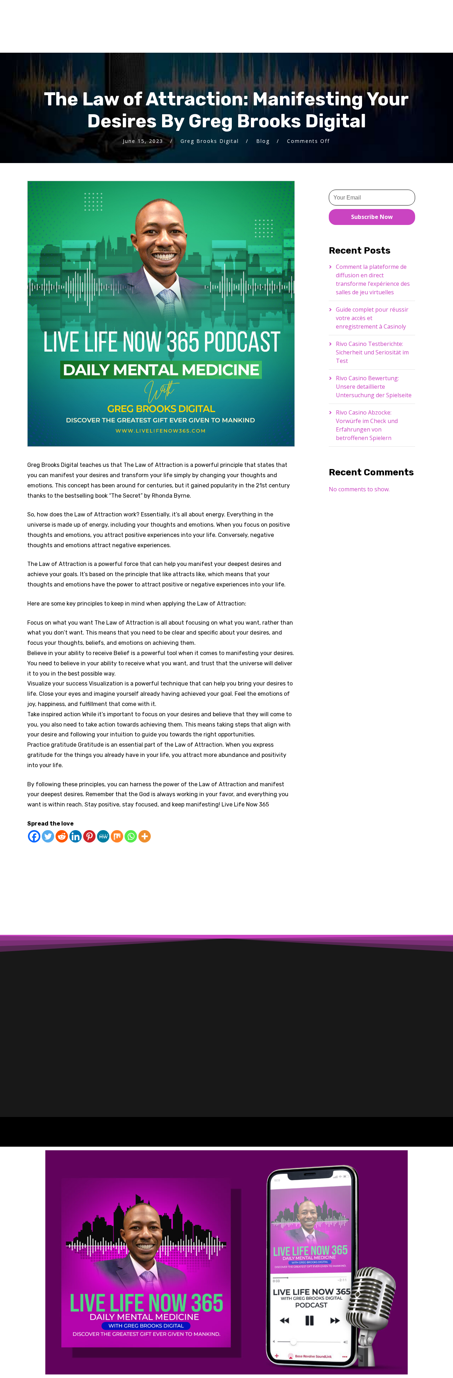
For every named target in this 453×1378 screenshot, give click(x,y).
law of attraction (161, 867)
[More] (144, 836)
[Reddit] (62, 836)
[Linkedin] (75, 836)
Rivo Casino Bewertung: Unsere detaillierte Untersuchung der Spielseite (374, 386)
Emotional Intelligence (187, 855)
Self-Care (185, 879)
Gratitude (275, 855)
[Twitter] (48, 836)
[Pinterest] (89, 836)
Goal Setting (239, 855)
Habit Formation (52, 867)
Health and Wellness (107, 867)
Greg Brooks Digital (209, 141)
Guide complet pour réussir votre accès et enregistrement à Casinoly (372, 318)
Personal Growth (53, 879)
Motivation (245, 867)
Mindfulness (206, 867)
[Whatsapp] (131, 836)
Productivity (149, 879)
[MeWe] (103, 836)
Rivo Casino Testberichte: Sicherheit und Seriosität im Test (372, 352)
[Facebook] (34, 836)
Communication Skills (67, 855)
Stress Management (231, 879)
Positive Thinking (104, 879)
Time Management (56, 892)
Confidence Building (126, 855)
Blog (263, 141)
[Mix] (117, 836)
